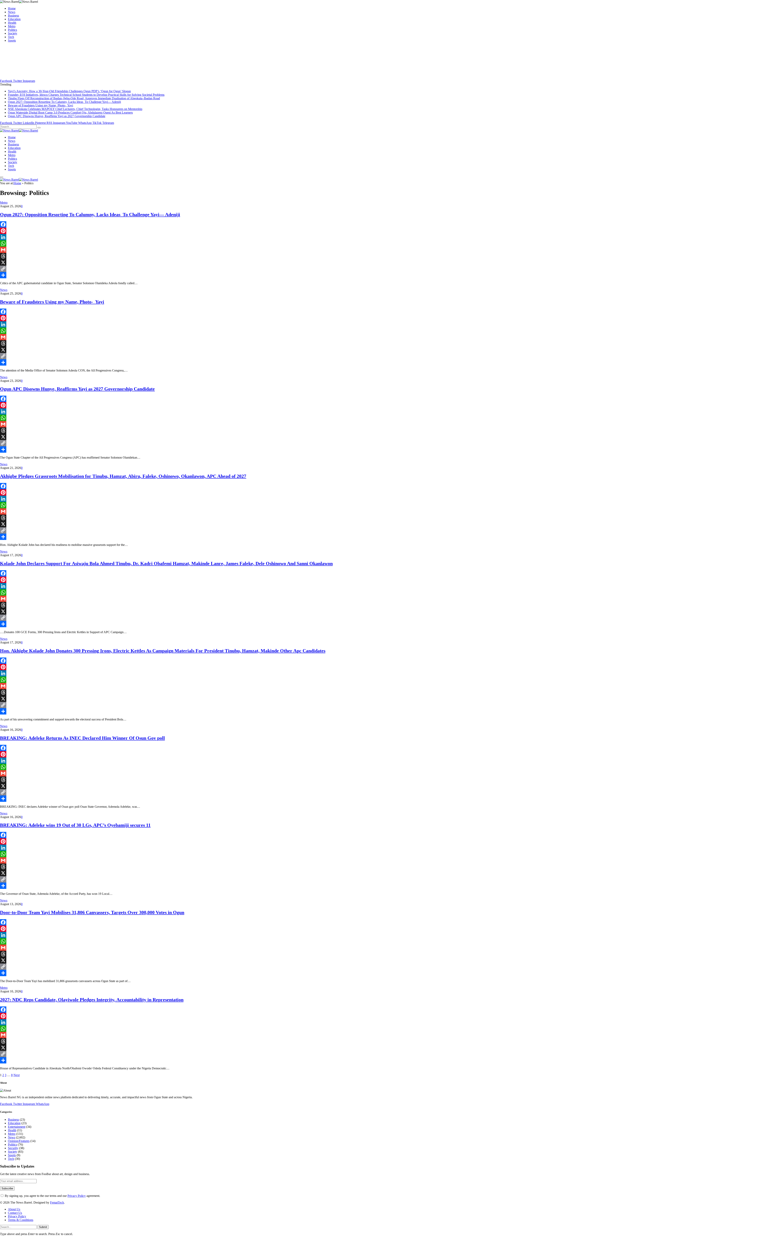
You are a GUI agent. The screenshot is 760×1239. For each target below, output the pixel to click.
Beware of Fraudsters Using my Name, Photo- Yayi (40, 105)
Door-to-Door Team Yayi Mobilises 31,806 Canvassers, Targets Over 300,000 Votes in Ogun (92, 912)
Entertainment (16, 1126)
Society (12, 33)
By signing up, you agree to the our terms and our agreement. (52, 1195)
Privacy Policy (76, 1195)
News (11, 12)
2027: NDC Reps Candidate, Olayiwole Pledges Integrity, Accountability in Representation (91, 999)
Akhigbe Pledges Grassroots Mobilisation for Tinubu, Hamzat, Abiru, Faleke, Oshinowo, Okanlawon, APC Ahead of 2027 (123, 476)
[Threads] (380, 256)
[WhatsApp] (380, 243)
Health (12, 22)
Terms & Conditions (20, 1220)
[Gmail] (380, 250)
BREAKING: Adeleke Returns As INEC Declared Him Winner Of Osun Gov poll (82, 738)
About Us (14, 1209)
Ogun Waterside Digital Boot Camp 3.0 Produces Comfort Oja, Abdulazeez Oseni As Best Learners (70, 112)
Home (12, 8)
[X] (380, 262)
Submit (43, 1227)
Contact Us (15, 1212)
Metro (11, 26)
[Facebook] (380, 224)
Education (14, 19)
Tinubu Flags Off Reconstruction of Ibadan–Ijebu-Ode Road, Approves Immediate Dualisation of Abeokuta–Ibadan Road (84, 98)
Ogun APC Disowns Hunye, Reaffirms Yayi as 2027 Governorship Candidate (56, 116)
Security (13, 1148)
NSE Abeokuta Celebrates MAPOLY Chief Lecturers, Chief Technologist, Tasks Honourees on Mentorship (75, 109)
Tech (11, 37)
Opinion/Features (18, 1141)
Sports (12, 40)
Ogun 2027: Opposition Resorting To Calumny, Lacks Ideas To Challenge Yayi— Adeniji (64, 102)
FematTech (57, 1202)
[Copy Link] (380, 269)
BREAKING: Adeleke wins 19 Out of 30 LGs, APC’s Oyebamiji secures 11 (75, 825)
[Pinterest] (380, 231)
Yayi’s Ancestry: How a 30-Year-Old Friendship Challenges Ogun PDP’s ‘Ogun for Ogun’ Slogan (69, 91)
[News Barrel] (19, 130)
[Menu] (1, 177)
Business (13, 15)
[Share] (380, 275)
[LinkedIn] (380, 237)
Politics (12, 29)
